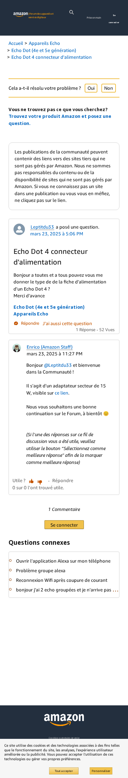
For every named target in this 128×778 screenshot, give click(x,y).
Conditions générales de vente (64, 738)
